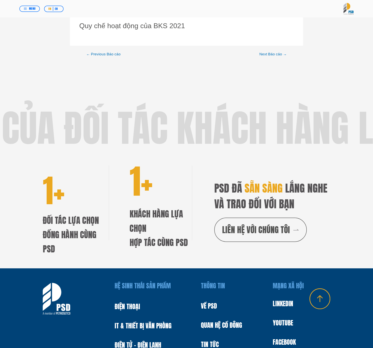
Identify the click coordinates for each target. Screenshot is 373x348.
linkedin (283, 303)
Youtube (283, 322)
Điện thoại (127, 306)
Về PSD (209, 306)
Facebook (284, 342)
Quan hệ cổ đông (221, 325)
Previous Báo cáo (103, 54)
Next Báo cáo (273, 54)
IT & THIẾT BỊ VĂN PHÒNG (143, 326)
